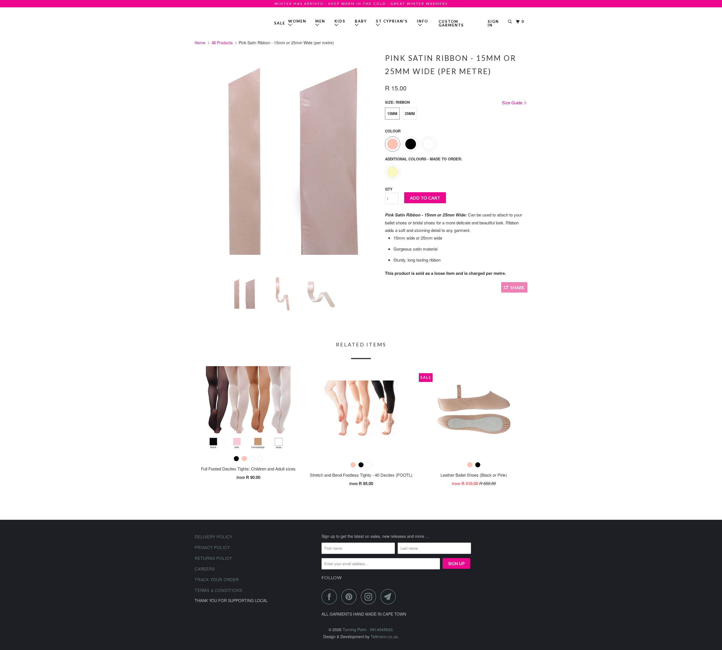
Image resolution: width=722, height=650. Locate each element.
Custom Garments (451, 23)
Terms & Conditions (218, 590)
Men (320, 21)
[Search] (510, 21)
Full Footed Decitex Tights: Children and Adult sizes (248, 469)
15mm (392, 113)
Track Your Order (217, 579)
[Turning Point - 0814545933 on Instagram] (370, 596)
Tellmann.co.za (384, 636)
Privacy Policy (212, 547)
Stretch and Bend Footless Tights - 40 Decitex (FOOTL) (361, 475)
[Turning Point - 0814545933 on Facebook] (331, 596)
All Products (222, 42)
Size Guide (512, 102)
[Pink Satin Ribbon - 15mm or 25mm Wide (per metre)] (287, 161)
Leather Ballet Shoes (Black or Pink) (474, 475)
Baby (361, 21)
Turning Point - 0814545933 (211, 21)
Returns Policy (213, 558)
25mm (410, 113)
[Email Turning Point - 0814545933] (389, 596)
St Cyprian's (392, 21)
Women (297, 21)
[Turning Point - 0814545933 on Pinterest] (350, 596)
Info (422, 23)
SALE (279, 23)
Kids (339, 21)
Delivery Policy (213, 537)
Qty (389, 189)
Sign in (493, 23)
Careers (205, 569)
